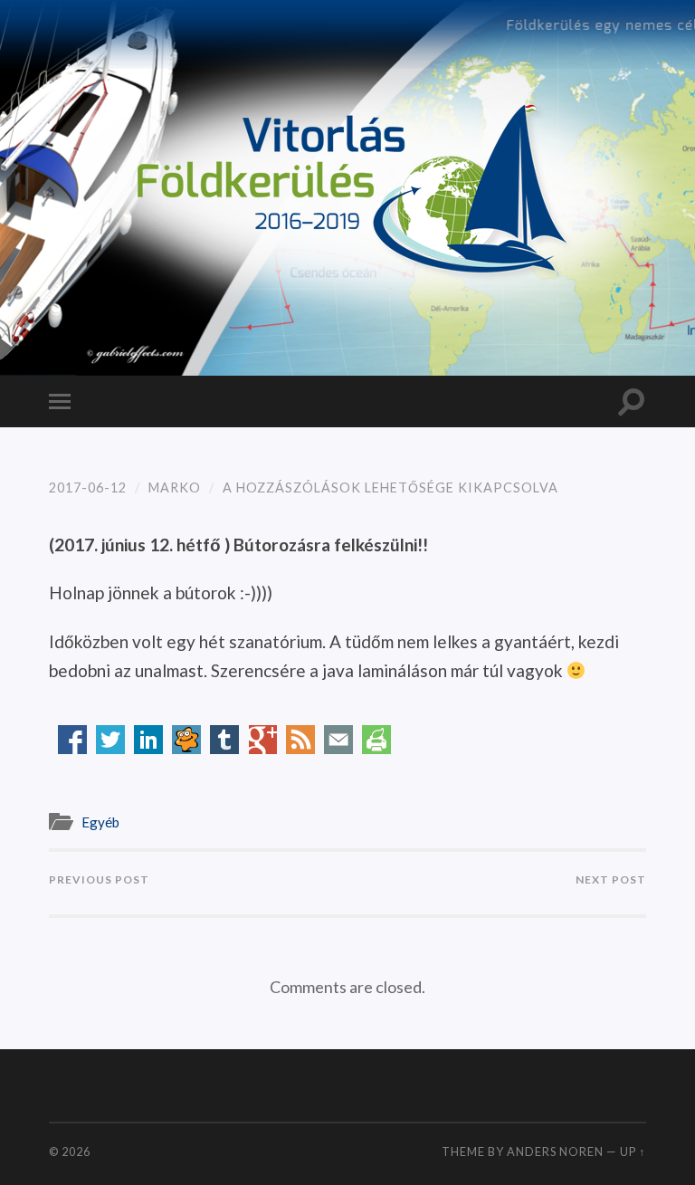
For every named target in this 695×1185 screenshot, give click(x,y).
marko (174, 487)
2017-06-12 (88, 487)
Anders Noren (555, 1151)
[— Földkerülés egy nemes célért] (347, 186)
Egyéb (100, 822)
